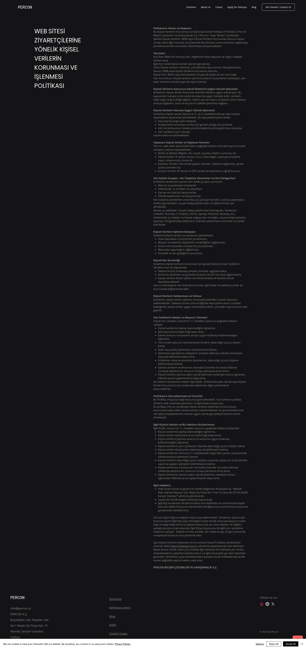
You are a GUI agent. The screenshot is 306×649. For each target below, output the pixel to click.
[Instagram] (262, 604)
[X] (273, 604)
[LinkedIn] (267, 604)
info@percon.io (212, 506)
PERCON (25, 7)
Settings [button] (260, 643)
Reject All (273, 643)
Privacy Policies (122, 643)
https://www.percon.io (184, 546)
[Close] (302, 643)
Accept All (291, 643)
